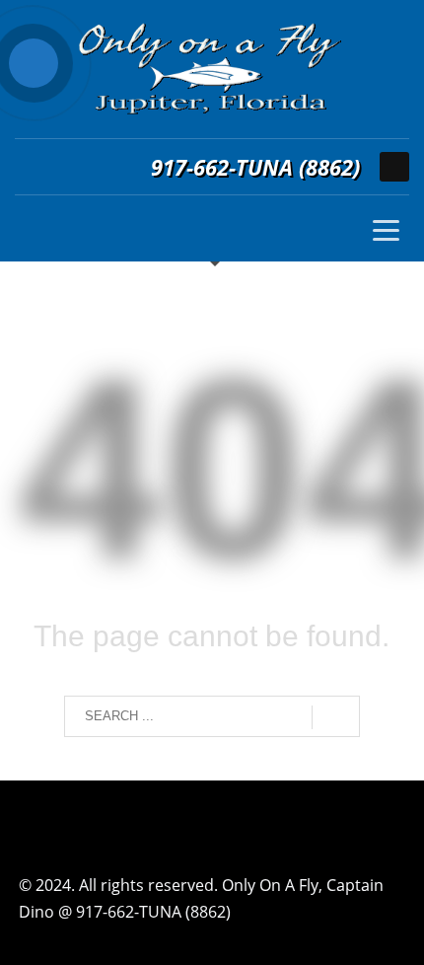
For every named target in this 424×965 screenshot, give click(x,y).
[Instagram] (394, 167)
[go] (336, 717)
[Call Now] (33, 63)
